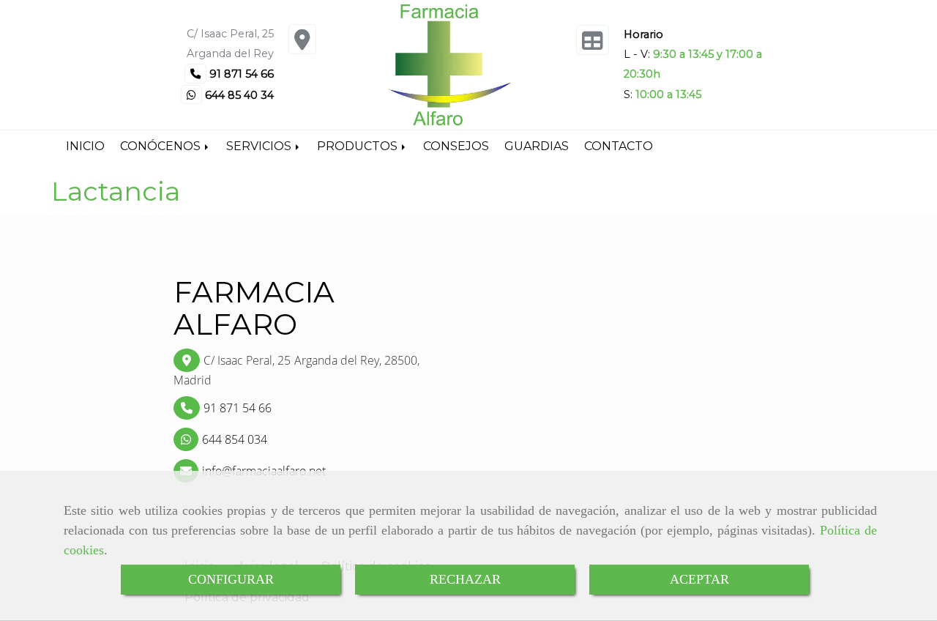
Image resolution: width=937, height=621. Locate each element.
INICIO (85, 146)
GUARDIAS (536, 146)
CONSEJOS (456, 146)
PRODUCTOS (358, 146)
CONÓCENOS (162, 146)
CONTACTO (618, 146)
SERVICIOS (260, 146)
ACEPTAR (699, 579)
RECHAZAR (465, 579)
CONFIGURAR (231, 579)
